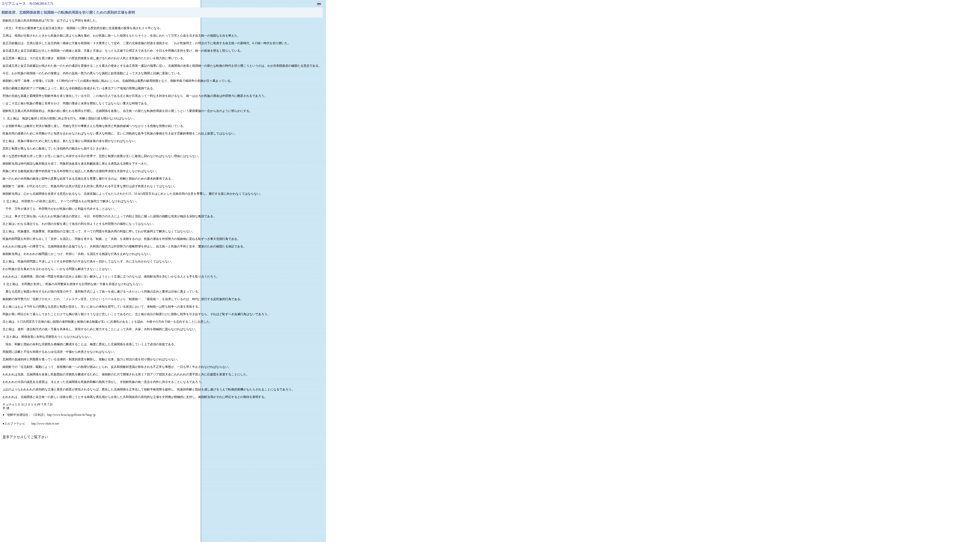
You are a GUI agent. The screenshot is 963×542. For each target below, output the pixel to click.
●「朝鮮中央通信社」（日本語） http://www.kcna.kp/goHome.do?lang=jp (49, 415)
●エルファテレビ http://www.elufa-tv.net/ (31, 423)
